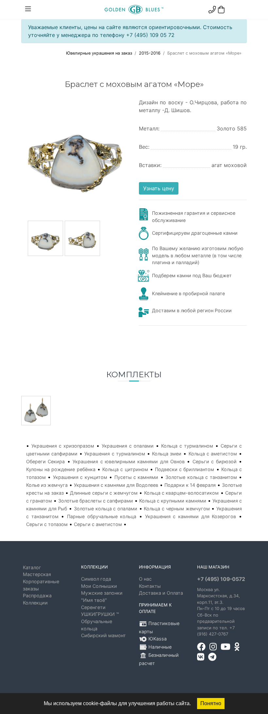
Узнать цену (158, 188)
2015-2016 (149, 53)
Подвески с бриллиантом (184, 469)
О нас (145, 579)
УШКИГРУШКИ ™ (100, 614)
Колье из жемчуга (47, 485)
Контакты (150, 586)
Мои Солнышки (99, 586)
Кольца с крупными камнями (172, 500)
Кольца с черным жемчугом (176, 508)
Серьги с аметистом (98, 524)
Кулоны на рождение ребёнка (60, 469)
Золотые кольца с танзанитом (201, 477)
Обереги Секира (45, 461)
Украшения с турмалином (114, 453)
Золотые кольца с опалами (105, 508)
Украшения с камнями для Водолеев (116, 485)
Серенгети (93, 607)
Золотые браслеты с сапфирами (95, 500)
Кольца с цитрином (125, 469)
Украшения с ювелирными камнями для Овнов (129, 461)
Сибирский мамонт (103, 635)
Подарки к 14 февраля (190, 485)
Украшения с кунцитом (80, 477)
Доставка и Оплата (161, 593)
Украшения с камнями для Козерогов (190, 516)
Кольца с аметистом (213, 453)
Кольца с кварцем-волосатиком (181, 493)
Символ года (96, 579)
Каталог (32, 567)
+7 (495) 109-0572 (221, 579)
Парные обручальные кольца (101, 516)
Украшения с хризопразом (62, 446)
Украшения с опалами (128, 446)
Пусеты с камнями (136, 477)
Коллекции (35, 602)
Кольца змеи (166, 453)
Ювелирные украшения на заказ (99, 53)
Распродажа (37, 595)
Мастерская (37, 574)
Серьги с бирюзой (215, 461)
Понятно (210, 703)
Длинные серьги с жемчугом (104, 493)
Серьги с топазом (47, 524)
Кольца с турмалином (187, 446)
